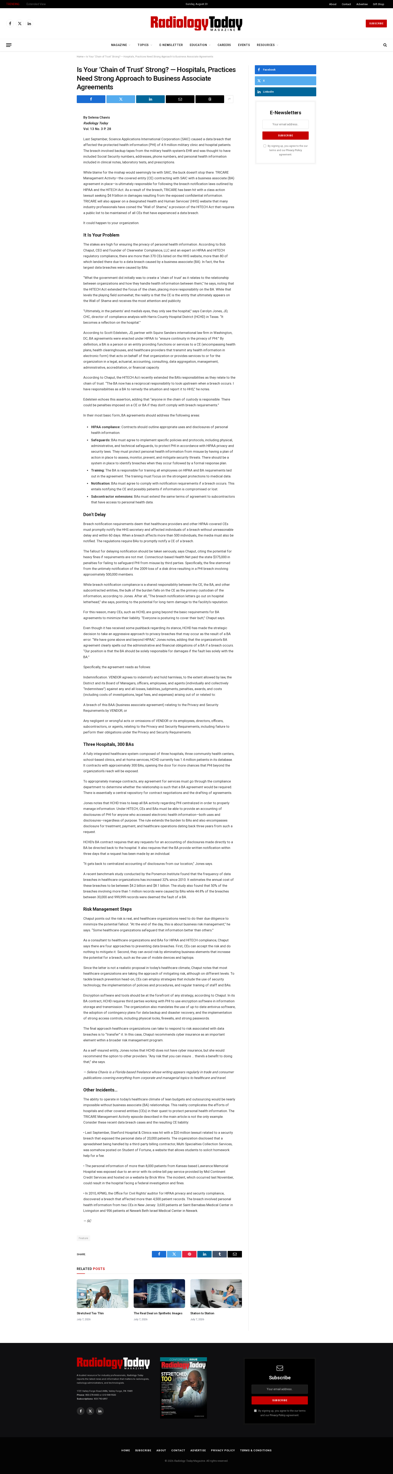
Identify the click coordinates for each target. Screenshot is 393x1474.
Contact (346, 4)
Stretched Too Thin (90, 1313)
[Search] (385, 45)
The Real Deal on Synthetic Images (158, 1313)
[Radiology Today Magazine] (196, 23)
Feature (83, 1238)
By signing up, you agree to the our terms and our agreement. (287, 150)
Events (244, 45)
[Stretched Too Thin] (102, 1293)
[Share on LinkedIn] (150, 99)
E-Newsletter (171, 45)
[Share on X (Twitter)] (120, 99)
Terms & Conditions (256, 1450)
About (333, 4)
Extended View (36, 4)
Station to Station (202, 1313)
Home (80, 56)
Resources (266, 45)
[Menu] (8, 45)
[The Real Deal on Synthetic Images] (159, 1293)
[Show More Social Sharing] (229, 99)
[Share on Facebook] (91, 99)
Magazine (119, 45)
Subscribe (376, 23)
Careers (224, 45)
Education (198, 45)
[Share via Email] (180, 99)
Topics (143, 45)
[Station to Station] (216, 1293)
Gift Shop (378, 4)
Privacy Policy (294, 150)
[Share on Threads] (209, 99)
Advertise (362, 4)
